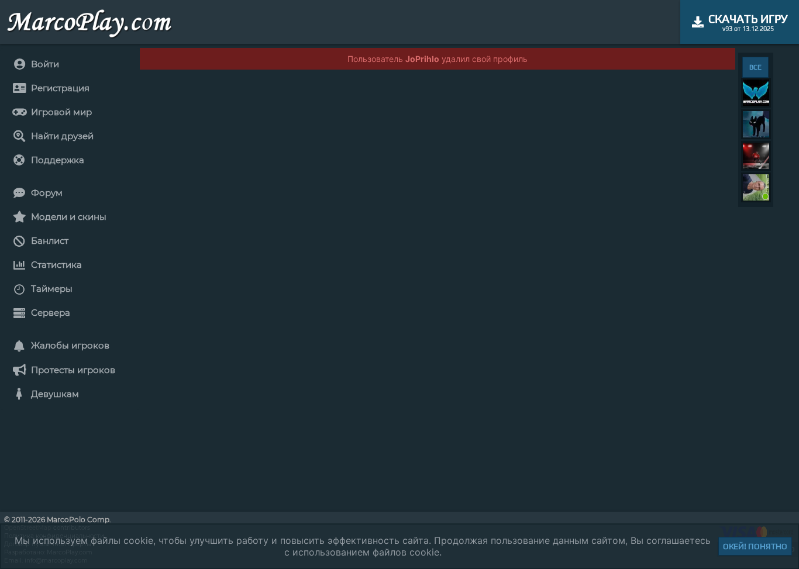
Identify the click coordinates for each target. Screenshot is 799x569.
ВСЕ (755, 67)
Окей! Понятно (755, 546)
